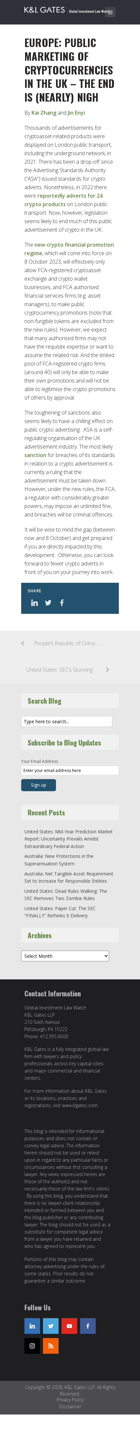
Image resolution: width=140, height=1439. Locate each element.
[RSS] (51, 1346)
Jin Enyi (76, 112)
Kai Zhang (44, 112)
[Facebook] (88, 1326)
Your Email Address (39, 761)
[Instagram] (32, 1346)
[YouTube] (69, 1326)
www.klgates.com (80, 1105)
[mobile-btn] (110, 12)
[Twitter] (51, 1326)
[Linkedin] (32, 1326)
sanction (35, 455)
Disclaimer (70, 1406)
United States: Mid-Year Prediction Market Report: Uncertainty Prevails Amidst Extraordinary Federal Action (68, 838)
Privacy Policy (70, 1400)
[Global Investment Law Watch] (71, 8)
